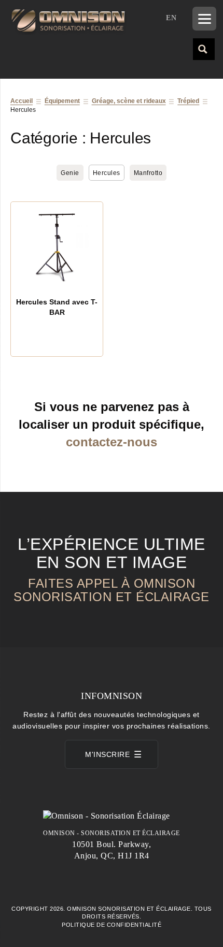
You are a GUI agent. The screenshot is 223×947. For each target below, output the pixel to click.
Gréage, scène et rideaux (129, 101)
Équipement (62, 101)
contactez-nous (111, 442)
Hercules (106, 173)
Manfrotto (148, 173)
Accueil (21, 101)
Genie (70, 173)
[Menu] (204, 19)
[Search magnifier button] (203, 48)
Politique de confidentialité (111, 925)
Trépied (188, 101)
